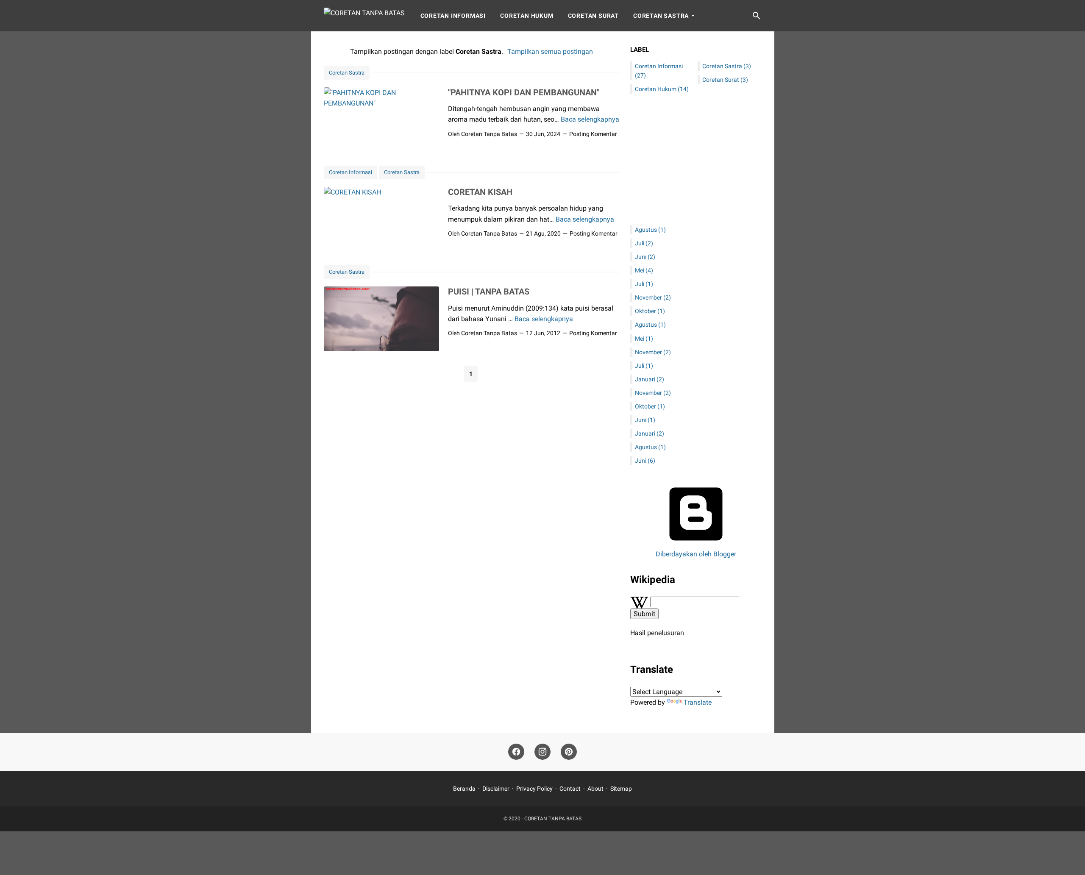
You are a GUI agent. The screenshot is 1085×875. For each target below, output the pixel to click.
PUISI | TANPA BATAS (488, 291)
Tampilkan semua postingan (550, 51)
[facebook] (516, 752)
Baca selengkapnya (590, 119)
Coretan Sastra (346, 72)
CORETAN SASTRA (661, 15)
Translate (698, 702)
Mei (644, 270)
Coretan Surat (593, 15)
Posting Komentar (593, 134)
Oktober (650, 311)
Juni (645, 256)
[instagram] (542, 752)
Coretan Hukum (526, 15)
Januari (649, 379)
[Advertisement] (696, 159)
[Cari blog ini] (756, 16)
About (595, 788)
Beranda (464, 788)
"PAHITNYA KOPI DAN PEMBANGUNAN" (523, 92)
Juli (644, 243)
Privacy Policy (534, 788)
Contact (570, 788)
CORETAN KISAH (480, 192)
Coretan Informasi (453, 15)
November (653, 297)
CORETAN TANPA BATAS (552, 819)
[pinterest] (569, 752)
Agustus (650, 229)
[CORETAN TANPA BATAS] (364, 15)
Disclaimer (495, 788)
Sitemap (621, 788)
